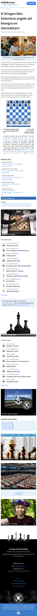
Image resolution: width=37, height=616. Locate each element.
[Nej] (35, 610)
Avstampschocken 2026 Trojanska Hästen (18, 266)
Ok (18, 613)
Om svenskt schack (18, 586)
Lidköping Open (11, 255)
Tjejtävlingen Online (12, 245)
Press (18, 578)
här (23, 556)
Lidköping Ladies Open (13, 261)
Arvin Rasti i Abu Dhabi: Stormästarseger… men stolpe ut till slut (12, 192)
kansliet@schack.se (19, 566)
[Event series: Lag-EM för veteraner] (13, 344)
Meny (30, 3)
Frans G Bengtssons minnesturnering (17, 250)
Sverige (3, 204)
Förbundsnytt (15, 205)
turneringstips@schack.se (22, 305)
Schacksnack (7, 425)
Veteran (28, 205)
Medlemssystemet (18, 581)
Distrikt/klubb (11, 204)
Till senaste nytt (8, 198)
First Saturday (10, 281)
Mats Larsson (7, 428)
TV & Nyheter (6, 7)
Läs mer (18, 493)
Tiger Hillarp (7, 427)
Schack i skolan (5, 205)
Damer (23, 205)
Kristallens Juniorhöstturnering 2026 (17, 276)
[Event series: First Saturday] (13, 279)
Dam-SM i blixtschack (12, 291)
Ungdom (29, 204)
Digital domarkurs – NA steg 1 (15, 271)
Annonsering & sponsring (18, 583)
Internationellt (13, 7)
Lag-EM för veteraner (12, 346)
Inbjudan (17, 243)
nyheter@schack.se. (8, 303)
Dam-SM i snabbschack (13, 286)
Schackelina (6, 423)
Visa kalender (4, 295)
